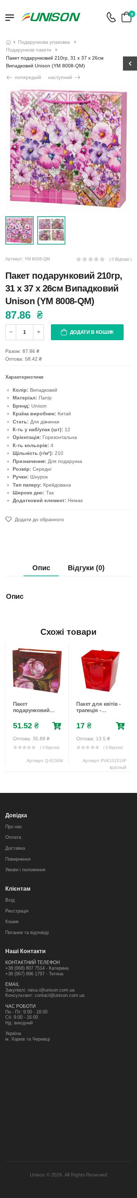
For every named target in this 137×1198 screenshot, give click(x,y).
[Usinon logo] (51, 17)
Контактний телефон (32, 962)
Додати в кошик (92, 332)
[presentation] (10, 707)
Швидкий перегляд (37, 688)
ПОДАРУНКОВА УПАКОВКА (44, 42)
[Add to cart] (56, 726)
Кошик (12, 921)
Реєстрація (16, 911)
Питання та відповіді (27, 932)
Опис (41, 568)
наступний (60, 77)
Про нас (13, 826)
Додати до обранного (38, 519)
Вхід (10, 900)
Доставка (15, 848)
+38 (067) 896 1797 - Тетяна (34, 973)
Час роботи (20, 1006)
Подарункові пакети (28, 50)
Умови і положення (25, 869)
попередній (27, 77)
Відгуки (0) (86, 568)
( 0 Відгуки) (50, 747)
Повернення (18, 859)
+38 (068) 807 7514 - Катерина (36, 968)
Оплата (13, 837)
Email (12, 984)
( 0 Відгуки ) (120, 259)
